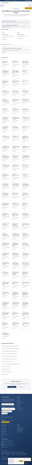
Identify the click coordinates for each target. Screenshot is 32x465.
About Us (18, 405)
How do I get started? (5, 374)
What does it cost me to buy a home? (7, 361)
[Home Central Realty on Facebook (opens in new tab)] (4, 417)
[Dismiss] (30, 458)
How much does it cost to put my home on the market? (9, 353)
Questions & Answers (4, 433)
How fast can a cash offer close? (6, 371)
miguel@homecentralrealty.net (21, 428)
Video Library (3, 432)
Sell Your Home (19, 401)
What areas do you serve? (5, 369)
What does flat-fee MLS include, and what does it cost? (9, 351)
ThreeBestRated (8, 454)
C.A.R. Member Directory (14, 453)
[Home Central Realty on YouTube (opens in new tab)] (10, 417)
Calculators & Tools (3, 429)
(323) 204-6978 (19, 427)
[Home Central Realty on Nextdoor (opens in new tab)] (12, 417)
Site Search (2, 436)
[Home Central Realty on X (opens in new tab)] (8, 417)
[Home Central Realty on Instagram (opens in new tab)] (6, 417)
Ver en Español (29, 0)
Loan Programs (3, 428)
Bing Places (12, 454)
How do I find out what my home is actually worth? (9, 356)
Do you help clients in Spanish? (6, 366)
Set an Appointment (6, 422)
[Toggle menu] (30, 3)
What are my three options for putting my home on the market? (11, 348)
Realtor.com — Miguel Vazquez (5, 453)
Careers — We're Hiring (20, 409)
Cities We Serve (19, 404)
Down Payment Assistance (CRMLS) (21, 454)
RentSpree (2, 454)
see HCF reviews (13, 406)
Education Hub (3, 427)
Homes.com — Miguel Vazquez (23, 453)
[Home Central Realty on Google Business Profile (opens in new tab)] (2, 417)
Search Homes (19, 400)
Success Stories (19, 408)
